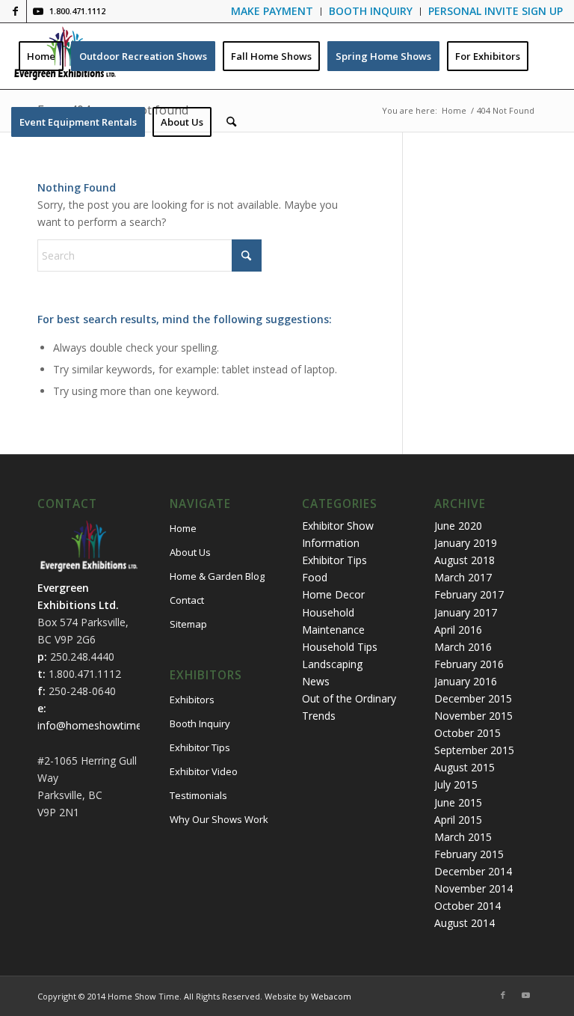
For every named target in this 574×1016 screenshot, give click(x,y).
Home (183, 528)
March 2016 (463, 647)
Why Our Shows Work (219, 819)
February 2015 (469, 854)
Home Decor (333, 594)
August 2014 (464, 923)
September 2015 (474, 750)
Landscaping (332, 664)
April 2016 (458, 629)
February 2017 (469, 594)
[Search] (231, 122)
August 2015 (464, 767)
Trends (319, 716)
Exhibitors (192, 699)
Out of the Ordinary (349, 698)
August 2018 (464, 560)
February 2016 (469, 664)
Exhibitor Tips (200, 747)
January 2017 (465, 612)
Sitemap (188, 624)
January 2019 (465, 543)
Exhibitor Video (204, 771)
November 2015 (473, 716)
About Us (190, 552)
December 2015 (473, 698)
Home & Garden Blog (217, 576)
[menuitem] (272, 11)
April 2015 (458, 820)
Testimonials (198, 795)
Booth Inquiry (200, 723)
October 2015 (467, 733)
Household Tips (339, 647)
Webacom (331, 996)
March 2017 (463, 577)
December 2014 (473, 871)
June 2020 (458, 525)
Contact (187, 600)
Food (314, 577)
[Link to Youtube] (38, 11)
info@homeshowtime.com (101, 725)
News (316, 681)
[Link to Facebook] (15, 11)
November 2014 (473, 888)
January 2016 (465, 681)
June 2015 (458, 802)
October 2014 (467, 906)
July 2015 (456, 784)
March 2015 (463, 837)
